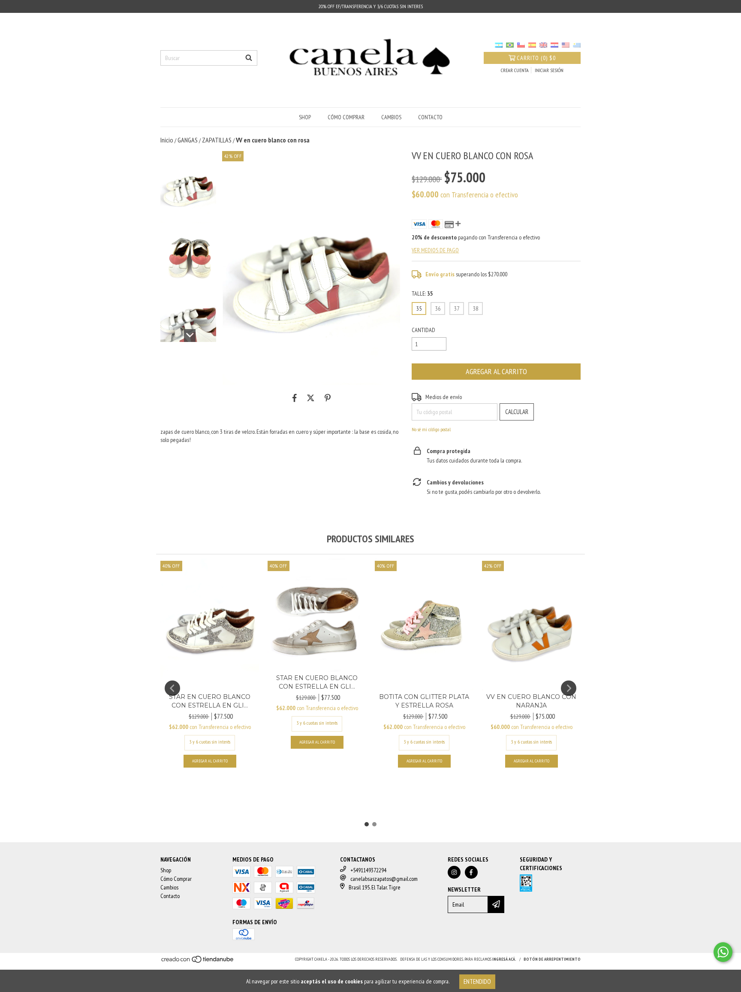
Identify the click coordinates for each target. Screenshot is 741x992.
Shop (305, 117)
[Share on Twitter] (311, 397)
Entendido (477, 981)
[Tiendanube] (197, 962)
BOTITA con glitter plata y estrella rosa (424, 701)
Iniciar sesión (549, 70)
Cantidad (423, 330)
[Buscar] (248, 58)
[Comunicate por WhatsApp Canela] (723, 952)
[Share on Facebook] (294, 397)
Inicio (166, 140)
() (536, 58)
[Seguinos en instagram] (454, 872)
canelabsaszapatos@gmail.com (384, 879)
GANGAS (188, 140)
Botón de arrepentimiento (552, 959)
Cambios (391, 117)
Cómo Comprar (346, 117)
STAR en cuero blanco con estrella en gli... (209, 701)
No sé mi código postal (431, 429)
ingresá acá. (504, 959)
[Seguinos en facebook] (471, 872)
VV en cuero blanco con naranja (531, 701)
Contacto (430, 117)
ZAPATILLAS (217, 140)
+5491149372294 (368, 870)
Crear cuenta (515, 70)
